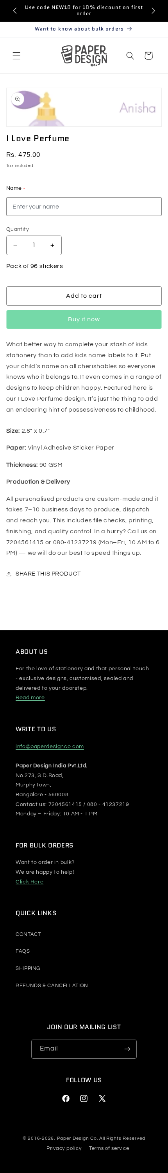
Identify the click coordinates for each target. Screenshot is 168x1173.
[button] (16, 56)
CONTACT (28, 934)
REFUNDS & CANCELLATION (52, 985)
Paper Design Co (77, 1138)
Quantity (17, 229)
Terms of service (109, 1148)
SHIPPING (28, 968)
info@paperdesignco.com (50, 746)
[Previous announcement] (14, 10)
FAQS (23, 951)
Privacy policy (63, 1148)
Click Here (29, 882)
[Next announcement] (153, 10)
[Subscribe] (127, 1049)
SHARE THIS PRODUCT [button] (48, 574)
